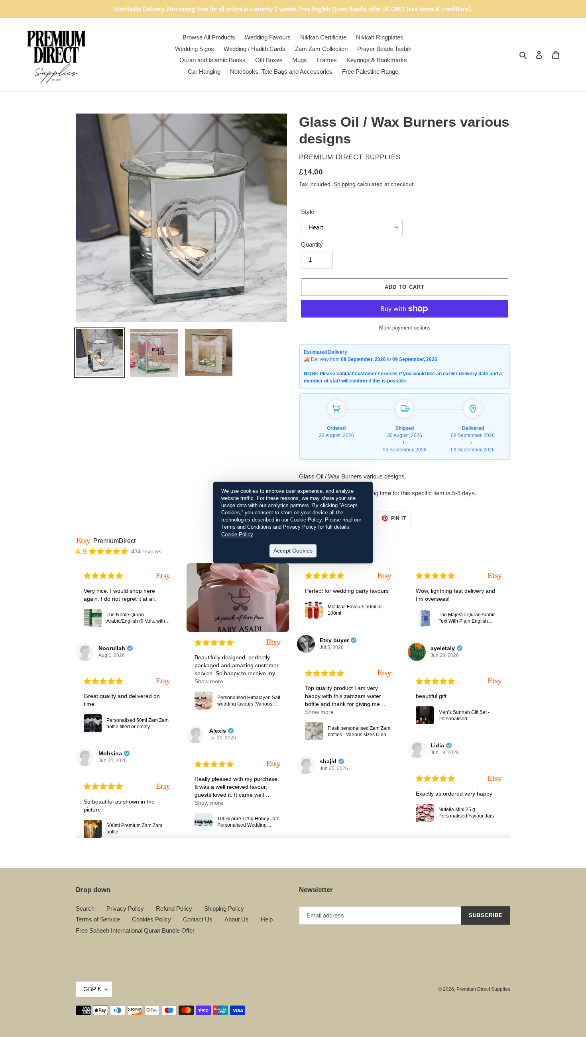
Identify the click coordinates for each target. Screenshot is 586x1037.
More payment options (405, 328)
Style (307, 211)
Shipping (345, 184)
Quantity (312, 244)
